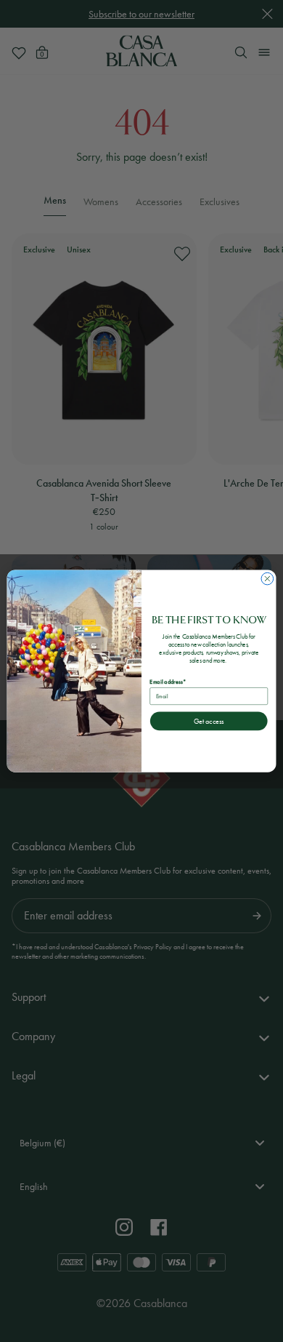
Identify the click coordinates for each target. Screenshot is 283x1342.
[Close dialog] (267, 578)
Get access (208, 720)
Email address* (167, 681)
